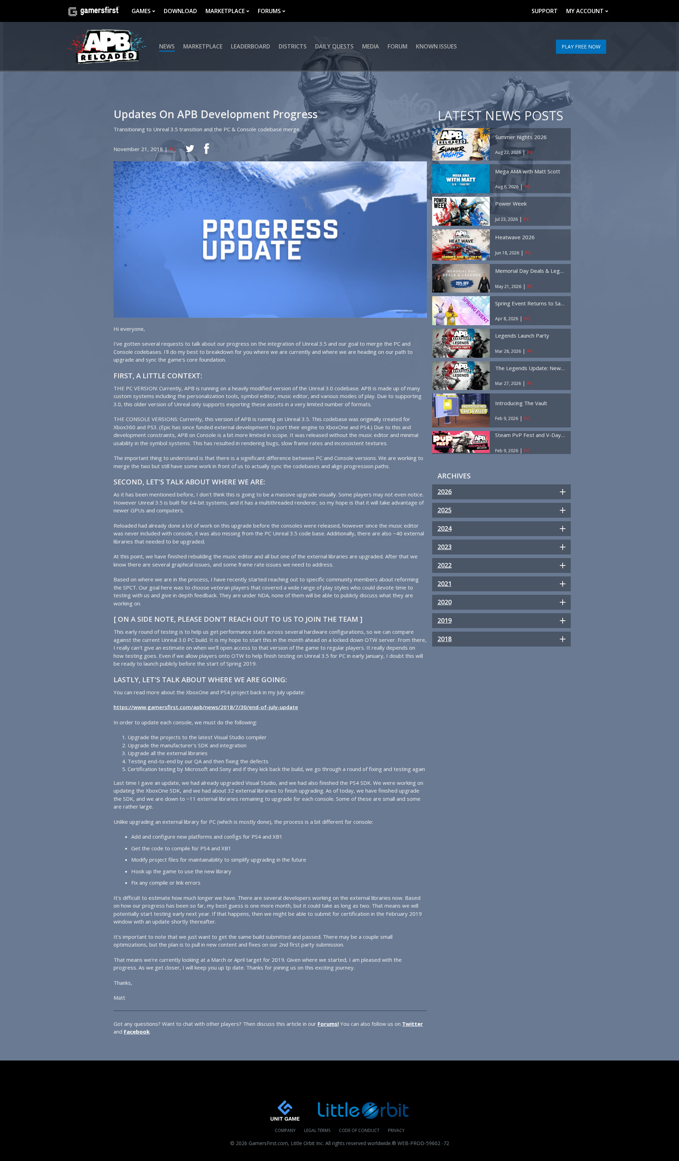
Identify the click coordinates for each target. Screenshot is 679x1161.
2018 (444, 638)
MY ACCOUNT (585, 11)
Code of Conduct (359, 1130)
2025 (444, 510)
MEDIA (370, 46)
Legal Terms (317, 1130)
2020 (444, 602)
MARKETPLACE (225, 11)
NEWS (167, 46)
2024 (444, 528)
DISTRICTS (293, 46)
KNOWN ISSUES (436, 46)
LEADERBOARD (250, 46)
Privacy (396, 1130)
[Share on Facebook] (206, 148)
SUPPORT (545, 11)
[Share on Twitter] (190, 148)
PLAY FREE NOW (581, 46)
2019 (444, 620)
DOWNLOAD (180, 11)
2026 (444, 491)
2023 (444, 546)
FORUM (397, 46)
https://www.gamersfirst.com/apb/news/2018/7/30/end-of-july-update (206, 707)
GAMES (141, 11)
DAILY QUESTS (334, 46)
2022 (444, 565)
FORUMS (269, 11)
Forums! (328, 1023)
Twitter (412, 1023)
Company (285, 1130)
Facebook (137, 1031)
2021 (444, 583)
